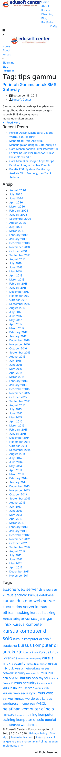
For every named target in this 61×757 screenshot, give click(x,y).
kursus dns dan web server (29, 600)
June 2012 (16, 559)
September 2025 (20, 218)
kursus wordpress (27, 699)
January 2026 (18, 214)
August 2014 (17, 454)
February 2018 (18, 283)
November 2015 (19, 393)
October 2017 (18, 299)
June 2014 (16, 462)
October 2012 (18, 543)
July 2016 (15, 360)
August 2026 (17, 190)
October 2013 (18, 494)
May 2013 (15, 514)
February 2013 (18, 527)
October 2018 (18, 251)
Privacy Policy (38, 733)
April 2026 (16, 202)
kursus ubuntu (45, 683)
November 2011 (19, 575)
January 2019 (18, 239)
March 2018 (16, 279)
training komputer (39, 715)
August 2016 (17, 356)
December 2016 (19, 340)
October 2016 (18, 348)
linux (32, 703)
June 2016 (16, 364)
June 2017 (15, 316)
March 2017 (16, 328)
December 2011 (19, 571)
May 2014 (15, 466)
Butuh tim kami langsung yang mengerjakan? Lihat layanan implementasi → (30, 741)
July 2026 (15, 194)
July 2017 (15, 312)
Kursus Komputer (27, 624)
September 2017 (19, 304)
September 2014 (19, 449)
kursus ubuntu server (18, 688)
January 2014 (18, 482)
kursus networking (27, 668)
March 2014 (16, 474)
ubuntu (14, 725)
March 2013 (16, 522)
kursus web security (18, 693)
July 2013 (15, 506)
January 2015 (18, 433)
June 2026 (16, 198)
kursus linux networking (29, 658)
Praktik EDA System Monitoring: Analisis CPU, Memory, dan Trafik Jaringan (30, 173)
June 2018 (16, 267)
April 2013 (15, 518)
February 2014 (18, 478)
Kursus (45, 10)
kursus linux (30, 652)
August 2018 (17, 259)
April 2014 (15, 470)
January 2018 (18, 287)
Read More (12, 122)
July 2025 (15, 226)
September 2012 (19, 547)
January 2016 (18, 385)
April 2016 (15, 372)
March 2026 (17, 206)
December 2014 (19, 437)
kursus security (23, 683)
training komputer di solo (23, 719)
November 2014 (19, 441)
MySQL (40, 703)
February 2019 (18, 235)
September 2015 (19, 401)
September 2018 (19, 255)
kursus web (42, 688)
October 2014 (18, 445)
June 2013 (16, 510)
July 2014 (15, 458)
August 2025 (17, 222)
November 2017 (19, 295)
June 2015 (16, 413)
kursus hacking (42, 613)
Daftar (54, 26)
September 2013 (19, 498)
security (20, 715)
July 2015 (15, 409)
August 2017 (17, 308)
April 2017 (15, 324)
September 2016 (19, 352)
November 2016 (19, 344)
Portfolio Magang (22, 737)
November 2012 (19, 539)
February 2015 (18, 429)
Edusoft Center (21, 99)
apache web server (20, 589)
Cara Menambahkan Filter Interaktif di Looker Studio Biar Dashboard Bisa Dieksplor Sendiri (33, 153)
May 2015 (15, 417)
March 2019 (16, 231)
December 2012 (19, 535)
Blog (44, 18)
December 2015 (19, 389)
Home (45, 2)
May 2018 (15, 271)
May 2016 (15, 368)
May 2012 (15, 563)
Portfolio (47, 22)
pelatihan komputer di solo (28, 708)
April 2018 (15, 275)
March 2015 (16, 425)
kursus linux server (36, 664)
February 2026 (18, 210)
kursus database (41, 595)
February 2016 (18, 381)
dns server (48, 589)
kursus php (31, 673)
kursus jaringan (13, 618)
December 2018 (19, 243)
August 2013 (17, 502)
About (45, 6)
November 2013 (19, 490)
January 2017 (17, 336)
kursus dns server (18, 606)
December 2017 (19, 291)
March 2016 (16, 376)
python (12, 715)
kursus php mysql (34, 678)
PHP (5, 714)
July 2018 (15, 263)
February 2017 (18, 332)
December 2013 (19, 486)
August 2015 (17, 405)
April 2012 (15, 567)
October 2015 (18, 397)
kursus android (15, 595)
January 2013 (18, 531)
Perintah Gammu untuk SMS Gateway (29, 87)
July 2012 (15, 555)
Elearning (47, 14)
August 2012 (17, 551)
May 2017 (15, 320)
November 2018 (19, 247)
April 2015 (15, 421)
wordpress (29, 725)
